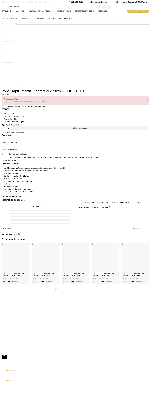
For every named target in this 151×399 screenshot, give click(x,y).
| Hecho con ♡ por (83, 396)
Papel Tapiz (5, 325)
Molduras (5, 339)
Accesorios (5, 336)
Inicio (4, 18)
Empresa (4, 311)
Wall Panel (5, 328)
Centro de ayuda (7, 346)
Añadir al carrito (80, 128)
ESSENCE (17, 278)
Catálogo (4, 318)
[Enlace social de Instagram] (104, 7)
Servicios (4, 315)
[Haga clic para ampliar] (19, 84)
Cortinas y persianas (8, 332)
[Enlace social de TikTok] (109, 7)
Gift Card (4, 304)
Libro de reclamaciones (13, 362)
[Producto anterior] (3, 21)
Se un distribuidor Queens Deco (138, 11)
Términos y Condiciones (9, 353)
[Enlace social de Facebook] (99, 7)
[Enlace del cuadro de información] (76, 2)
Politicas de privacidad (9, 349)
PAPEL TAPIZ (12, 18)
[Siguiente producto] (7, 21)
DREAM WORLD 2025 (28, 18)
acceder (87, 207)
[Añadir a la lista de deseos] (26, 245)
